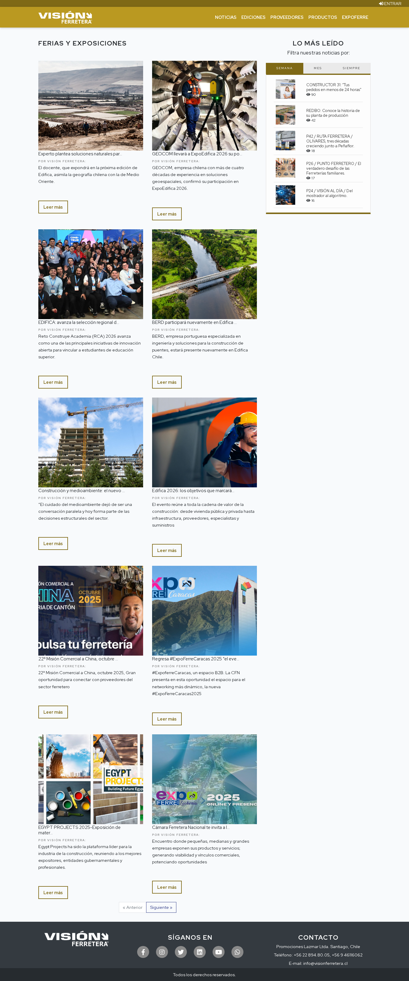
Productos (322, 17)
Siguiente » (161, 907)
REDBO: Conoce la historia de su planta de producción (333, 113)
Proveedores (287, 17)
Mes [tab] (318, 68)
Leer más (53, 207)
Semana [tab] (284, 68)
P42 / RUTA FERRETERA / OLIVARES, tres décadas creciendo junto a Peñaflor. (330, 141)
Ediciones (253, 17)
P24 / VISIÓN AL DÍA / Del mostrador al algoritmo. (329, 193)
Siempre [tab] (351, 68)
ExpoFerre (355, 17)
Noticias (226, 17)
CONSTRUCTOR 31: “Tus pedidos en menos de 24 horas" (333, 87)
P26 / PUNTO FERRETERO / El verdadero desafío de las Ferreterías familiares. (333, 168)
